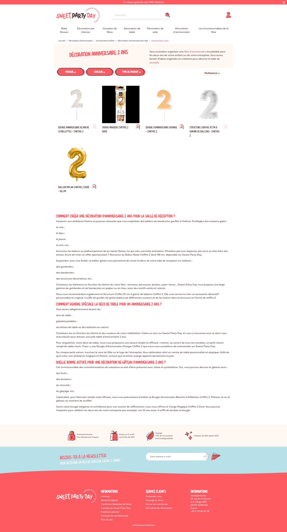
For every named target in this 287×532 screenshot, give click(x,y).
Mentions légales (109, 500)
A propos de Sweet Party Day (115, 508)
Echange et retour (155, 500)
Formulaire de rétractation (159, 508)
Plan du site (107, 519)
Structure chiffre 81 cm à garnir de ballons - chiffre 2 (204, 131)
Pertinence (210, 73)
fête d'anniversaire (195, 51)
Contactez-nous (154, 496)
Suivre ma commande (157, 504)
